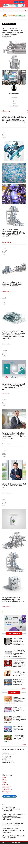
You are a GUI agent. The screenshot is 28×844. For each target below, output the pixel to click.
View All (24, 688)
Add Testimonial (6, 791)
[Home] (14, 15)
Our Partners (6, 788)
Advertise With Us (7, 789)
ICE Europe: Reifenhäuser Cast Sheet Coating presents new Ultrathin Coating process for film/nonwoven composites (13, 334)
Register (22, 2)
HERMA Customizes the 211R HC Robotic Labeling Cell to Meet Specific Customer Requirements (14, 682)
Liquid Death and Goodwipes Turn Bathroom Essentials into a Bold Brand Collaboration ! (15, 719)
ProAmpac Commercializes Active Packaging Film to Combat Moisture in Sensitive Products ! (14, 700)
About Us (4, 782)
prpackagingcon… (14, 93)
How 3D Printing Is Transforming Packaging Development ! (11, 808)
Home (4, 777)
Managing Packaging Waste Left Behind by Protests (13, 836)
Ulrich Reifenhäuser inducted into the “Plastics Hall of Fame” (14, 485)
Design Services (6, 786)
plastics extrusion (6, 111)
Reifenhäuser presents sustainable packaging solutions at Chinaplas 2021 (13, 599)
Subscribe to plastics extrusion (2, 611)
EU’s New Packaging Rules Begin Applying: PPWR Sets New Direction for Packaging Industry (14, 738)
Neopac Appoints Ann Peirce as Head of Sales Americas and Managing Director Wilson (19, 673)
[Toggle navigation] (3, 10)
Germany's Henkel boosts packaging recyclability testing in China (18, 710)
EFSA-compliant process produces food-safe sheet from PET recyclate (12, 284)
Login (16, 2)
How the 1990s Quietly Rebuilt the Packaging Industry (12, 824)
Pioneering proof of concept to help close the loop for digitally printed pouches (13, 385)
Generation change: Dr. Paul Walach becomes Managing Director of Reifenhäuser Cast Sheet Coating (14, 435)
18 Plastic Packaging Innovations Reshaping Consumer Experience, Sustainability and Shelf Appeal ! (13, 816)
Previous (22, 6)
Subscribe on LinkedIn (10, 796)
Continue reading (5, 242)
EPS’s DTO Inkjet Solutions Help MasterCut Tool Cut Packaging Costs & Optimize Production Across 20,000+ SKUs (14, 642)
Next (24, 6)
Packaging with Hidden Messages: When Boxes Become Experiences (13, 830)
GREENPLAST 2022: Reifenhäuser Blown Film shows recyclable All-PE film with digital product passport (13, 233)
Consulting (5, 784)
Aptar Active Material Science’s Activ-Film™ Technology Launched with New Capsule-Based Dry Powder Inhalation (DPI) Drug (15, 653)
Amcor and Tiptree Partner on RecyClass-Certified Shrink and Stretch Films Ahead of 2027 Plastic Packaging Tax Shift (14, 663)
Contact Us (5, 793)
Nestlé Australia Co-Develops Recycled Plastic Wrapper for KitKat (18, 729)
